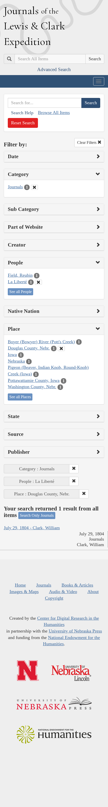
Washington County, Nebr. (32, 386)
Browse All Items (54, 112)
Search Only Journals (37, 515)
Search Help (22, 112)
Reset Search (23, 122)
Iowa (12, 354)
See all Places (20, 397)
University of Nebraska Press (75, 630)
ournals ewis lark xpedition (34, 26)
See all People (20, 292)
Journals (15, 186)
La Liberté (17, 281)
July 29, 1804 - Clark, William (32, 527)
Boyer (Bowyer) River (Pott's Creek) (41, 341)
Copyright (54, 598)
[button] (74, 468)
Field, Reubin (20, 275)
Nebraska (16, 361)
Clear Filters (87, 142)
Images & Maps (24, 591)
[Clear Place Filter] (61, 348)
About (93, 591)
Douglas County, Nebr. (29, 348)
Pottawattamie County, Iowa (34, 380)
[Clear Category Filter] (34, 187)
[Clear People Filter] (38, 282)
